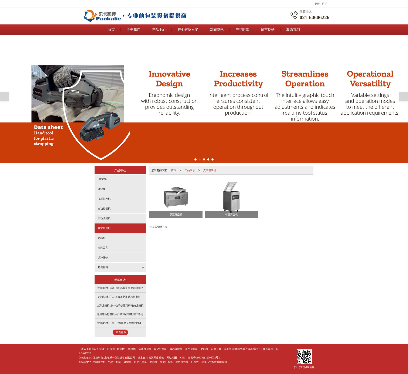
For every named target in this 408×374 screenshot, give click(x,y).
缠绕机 (127, 361)
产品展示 (190, 170)
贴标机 (101, 237)
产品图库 (242, 29)
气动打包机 (114, 361)
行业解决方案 (188, 29)
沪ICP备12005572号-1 (208, 357)
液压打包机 (104, 198)
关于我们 (133, 29)
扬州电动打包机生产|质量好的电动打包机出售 (122, 314)
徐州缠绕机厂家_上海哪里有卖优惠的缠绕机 (121, 322)
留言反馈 (268, 29)
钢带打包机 (182, 361)
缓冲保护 (103, 257)
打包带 (195, 361)
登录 (317, 3)
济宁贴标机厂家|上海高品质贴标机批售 (118, 296)
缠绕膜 (101, 189)
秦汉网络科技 (156, 357)
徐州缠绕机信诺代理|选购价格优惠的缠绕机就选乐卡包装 (129, 288)
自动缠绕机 (104, 218)
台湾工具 (103, 247)
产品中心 (159, 29)
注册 (324, 3)
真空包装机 (209, 170)
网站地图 (172, 357)
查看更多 (121, 332)
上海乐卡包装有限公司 (214, 361)
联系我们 (293, 29)
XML (182, 357)
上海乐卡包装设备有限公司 (119, 357)
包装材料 (103, 267)
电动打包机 (99, 361)
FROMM (103, 179)
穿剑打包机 (166, 361)
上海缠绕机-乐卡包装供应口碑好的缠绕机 (120, 305)
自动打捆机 (104, 208)
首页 (111, 29)
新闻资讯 (217, 29)
